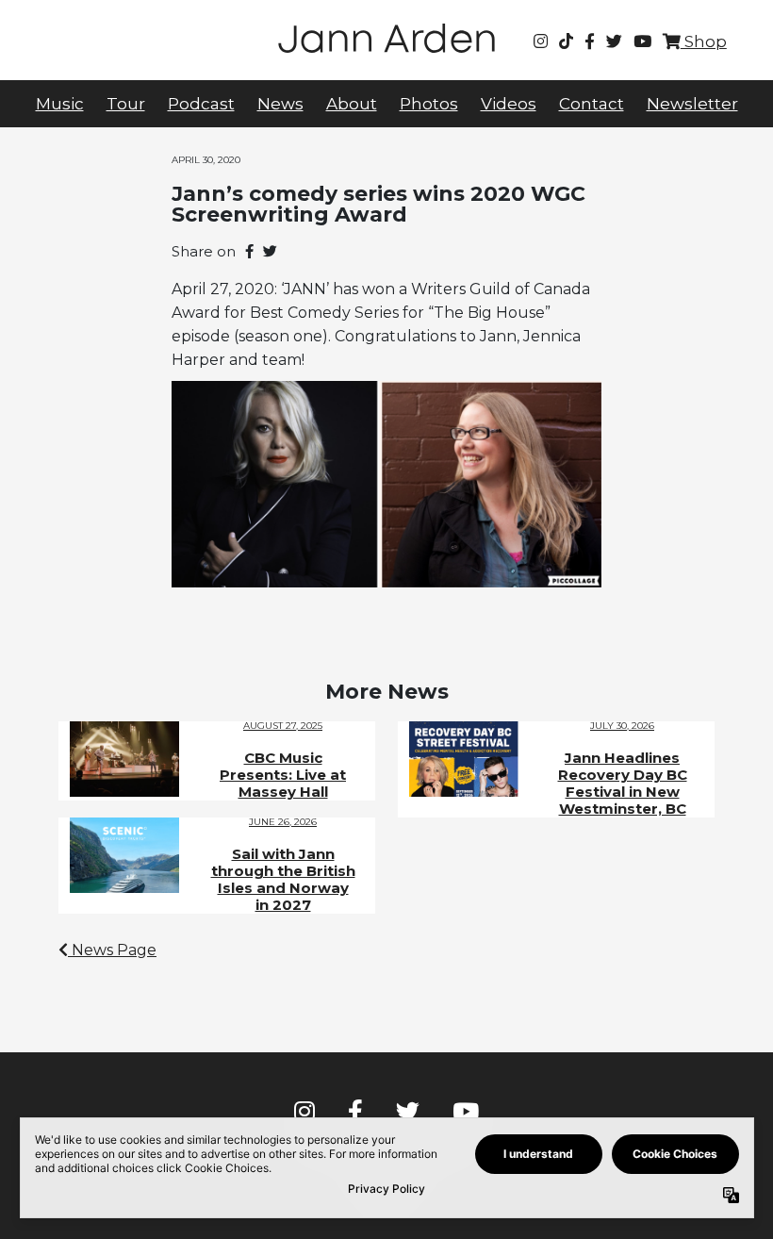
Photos (429, 103)
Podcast (201, 103)
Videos (508, 103)
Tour (126, 103)
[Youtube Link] (642, 41)
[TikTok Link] (566, 41)
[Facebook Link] (589, 41)
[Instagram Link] (541, 41)
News (280, 103)
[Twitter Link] (614, 41)
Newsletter (692, 103)
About (351, 103)
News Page (112, 950)
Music (60, 103)
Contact (591, 103)
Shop (704, 41)
